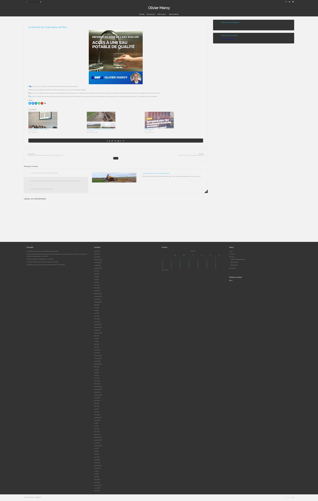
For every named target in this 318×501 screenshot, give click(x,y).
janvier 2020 (97, 383)
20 (189, 265)
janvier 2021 (97, 352)
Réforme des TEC (149, 129)
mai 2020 (96, 372)
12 (180, 262)
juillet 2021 (96, 335)
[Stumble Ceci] (118, 141)
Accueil (141, 14)
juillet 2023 (96, 273)
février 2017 (97, 431)
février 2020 (97, 381)
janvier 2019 (97, 400)
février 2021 (97, 350)
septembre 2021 (98, 333)
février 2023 (97, 288)
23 (215, 265)
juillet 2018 (96, 406)
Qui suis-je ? (151, 14)
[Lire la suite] (206, 191)
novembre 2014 (98, 485)
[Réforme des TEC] (173, 120)
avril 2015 (96, 476)
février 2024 (97, 254)
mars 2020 (96, 378)
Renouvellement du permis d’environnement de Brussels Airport (42, 264)
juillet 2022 (96, 304)
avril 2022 (96, 313)
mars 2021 (96, 347)
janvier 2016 (97, 462)
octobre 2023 (97, 265)
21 (198, 265)
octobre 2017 (97, 420)
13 (189, 262)
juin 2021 (96, 338)
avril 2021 (96, 344)
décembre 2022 (98, 293)
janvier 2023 (97, 290)
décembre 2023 (98, 259)
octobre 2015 (97, 468)
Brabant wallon (234, 265)
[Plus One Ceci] (121, 141)
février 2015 (97, 479)
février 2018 (97, 414)
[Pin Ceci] (123, 141)
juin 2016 (96, 448)
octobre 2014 (97, 488)
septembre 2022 (98, 302)
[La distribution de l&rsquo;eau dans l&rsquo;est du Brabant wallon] (115, 120)
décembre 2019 (98, 386)
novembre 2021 (98, 327)
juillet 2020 (96, 366)
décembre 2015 (98, 465)
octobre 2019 (97, 392)
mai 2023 (96, 279)
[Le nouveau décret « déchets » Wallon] (56, 120)
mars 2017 (96, 428)
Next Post (191, 154)
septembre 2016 (98, 445)
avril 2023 (96, 282)
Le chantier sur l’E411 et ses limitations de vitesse (39, 262)
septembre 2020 (98, 364)
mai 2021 (96, 341)
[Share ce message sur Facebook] (107, 141)
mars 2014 (96, 490)
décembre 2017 (98, 417)
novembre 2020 (98, 358)
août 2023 (96, 271)
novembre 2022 (98, 296)
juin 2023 (96, 276)
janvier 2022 (97, 321)
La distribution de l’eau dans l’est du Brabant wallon (100, 129)
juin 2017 (96, 423)
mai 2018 (96, 409)
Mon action (162, 14)
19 (180, 265)
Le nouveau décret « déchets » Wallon (38, 129)
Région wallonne (234, 262)
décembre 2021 (98, 324)
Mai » (166, 270)
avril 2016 (96, 454)
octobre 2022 (97, 299)
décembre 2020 (98, 355)
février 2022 (97, 319)
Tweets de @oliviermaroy (227, 39)
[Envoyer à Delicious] (112, 141)
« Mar (163, 270)
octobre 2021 (97, 330)
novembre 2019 (98, 389)
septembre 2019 (98, 395)
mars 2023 (96, 285)
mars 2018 (96, 412)
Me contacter (174, 14)
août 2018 (96, 403)
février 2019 (97, 397)
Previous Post (45, 154)
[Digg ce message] (115, 141)
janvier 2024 (97, 257)
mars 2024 (96, 251)
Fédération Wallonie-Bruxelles (238, 259)
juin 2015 (96, 471)
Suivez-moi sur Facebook (230, 22)
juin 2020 (96, 369)
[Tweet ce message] (109, 141)
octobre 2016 (97, 443)
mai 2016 (96, 451)
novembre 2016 (98, 440)
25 (171, 267)
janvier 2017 (97, 434)
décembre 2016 (98, 437)
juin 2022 (96, 307)
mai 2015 (96, 474)
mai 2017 (96, 426)
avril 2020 (96, 375)
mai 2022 (96, 310)
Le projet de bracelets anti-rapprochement (41, 189)
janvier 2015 (97, 482)
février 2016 (97, 459)
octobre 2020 (97, 361)
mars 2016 (96, 457)
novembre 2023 (98, 262)
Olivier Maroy (159, 8)
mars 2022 (96, 316)
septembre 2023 (98, 268)
